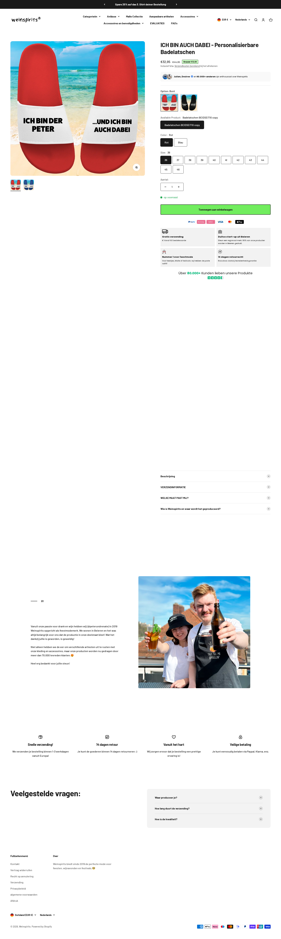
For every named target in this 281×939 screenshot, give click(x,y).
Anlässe (111, 16)
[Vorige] (104, 4)
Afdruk (14, 900)
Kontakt (15, 863)
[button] (216, 373)
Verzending (16, 882)
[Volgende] (176, 4)
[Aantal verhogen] (178, 187)
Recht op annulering (21, 876)
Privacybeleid (18, 888)
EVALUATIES (157, 23)
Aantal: (165, 179)
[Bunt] (169, 102)
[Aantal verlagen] (165, 187)
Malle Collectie (134, 16)
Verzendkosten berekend (187, 66)
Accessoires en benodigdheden (122, 23)
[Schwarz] (189, 102)
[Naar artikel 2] (28, 185)
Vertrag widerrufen (21, 870)
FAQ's (174, 23)
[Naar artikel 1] (15, 185)
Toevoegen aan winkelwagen (216, 209)
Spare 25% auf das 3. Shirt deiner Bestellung (140, 4)
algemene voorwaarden (23, 894)
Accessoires (187, 16)
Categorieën (90, 16)
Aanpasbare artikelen (161, 16)
